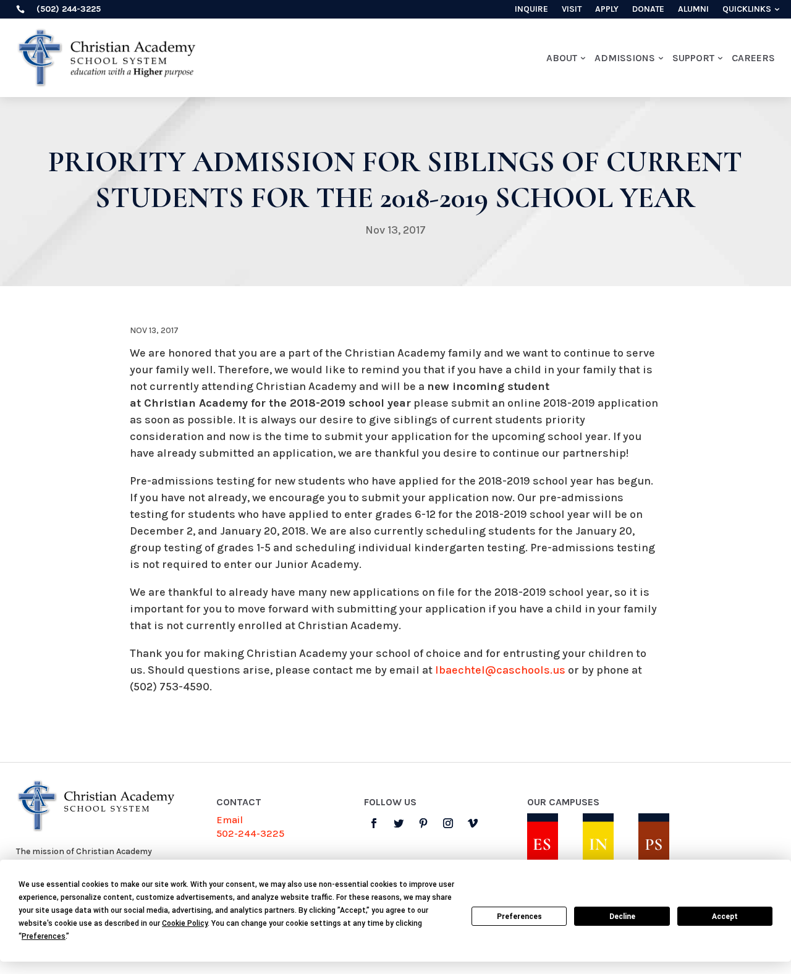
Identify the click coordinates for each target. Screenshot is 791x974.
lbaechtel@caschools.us (500, 670)
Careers (753, 58)
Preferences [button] (44, 936)
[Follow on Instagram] (448, 823)
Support (693, 58)
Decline (622, 916)
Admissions (624, 58)
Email (229, 820)
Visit (572, 9)
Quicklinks (746, 9)
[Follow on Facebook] (374, 823)
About (561, 58)
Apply (607, 9)
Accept (725, 916)
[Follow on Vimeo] (473, 823)
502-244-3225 (250, 833)
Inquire (531, 9)
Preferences (519, 916)
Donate (648, 9)
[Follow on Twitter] (398, 823)
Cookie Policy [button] (185, 923)
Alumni (693, 9)
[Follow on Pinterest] (423, 823)
